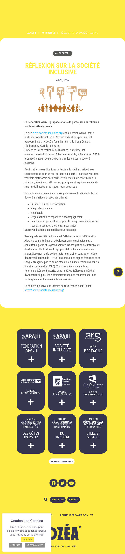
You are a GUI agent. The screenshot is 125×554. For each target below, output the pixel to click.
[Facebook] (53, 483)
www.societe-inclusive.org (48, 133)
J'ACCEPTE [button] (27, 539)
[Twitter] (62, 483)
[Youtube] (71, 483)
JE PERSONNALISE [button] (35, 545)
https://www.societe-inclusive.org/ (44, 290)
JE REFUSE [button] (15, 545)
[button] (62, 53)
